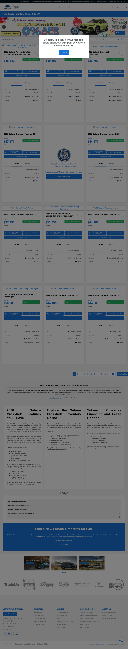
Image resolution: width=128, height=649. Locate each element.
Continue (64, 52)
